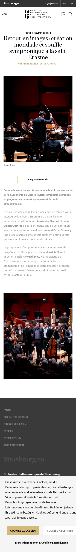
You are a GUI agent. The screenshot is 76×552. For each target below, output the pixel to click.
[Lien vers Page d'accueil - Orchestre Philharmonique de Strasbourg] (38, 14)
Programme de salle (38, 179)
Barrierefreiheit (14, 445)
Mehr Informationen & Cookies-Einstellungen (41, 542)
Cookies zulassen (23, 530)
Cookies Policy (12, 438)
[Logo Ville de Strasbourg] (12, 3)
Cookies (8, 431)
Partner (8, 410)
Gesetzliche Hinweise (16, 417)
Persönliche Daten (15, 424)
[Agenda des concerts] (63, 14)
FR (72, 3)
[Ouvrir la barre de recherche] (70, 14)
